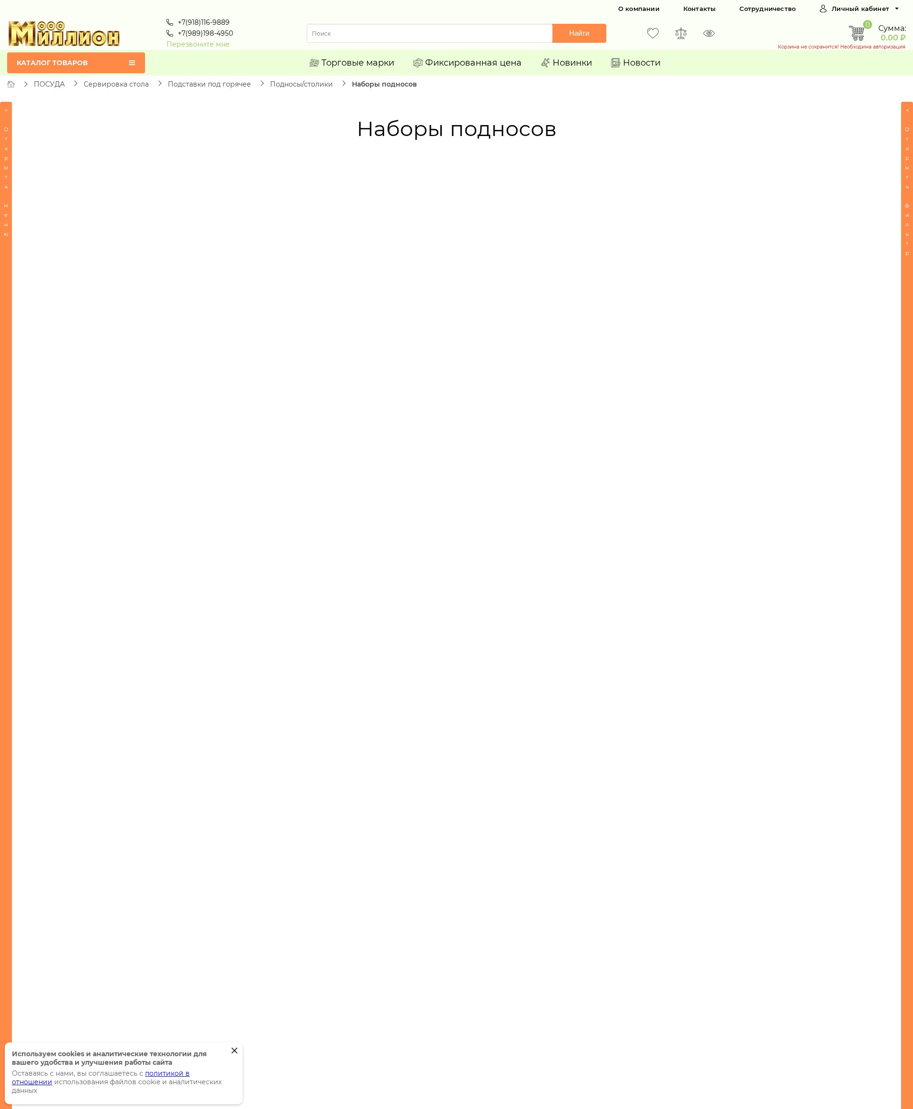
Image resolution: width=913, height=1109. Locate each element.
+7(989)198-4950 (205, 33)
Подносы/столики (301, 84)
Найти (579, 33)
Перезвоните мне (198, 44)
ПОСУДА (49, 84)
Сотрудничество (767, 8)
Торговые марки (357, 63)
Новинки (572, 63)
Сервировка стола (116, 84)
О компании (639, 8)
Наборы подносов (384, 84)
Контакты (699, 8)
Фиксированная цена (473, 63)
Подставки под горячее (209, 84)
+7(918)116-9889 (204, 22)
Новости (641, 63)
